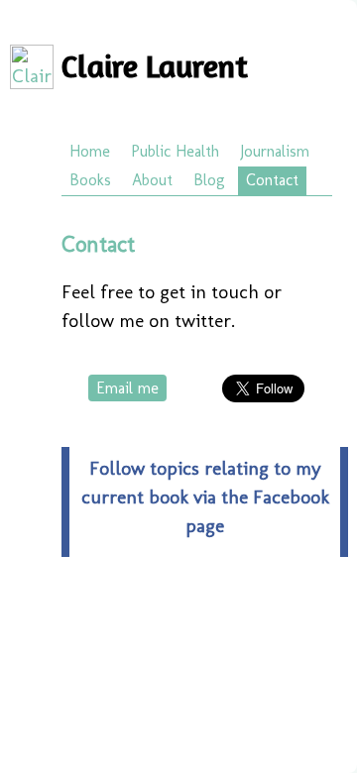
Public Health (175, 151)
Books (90, 179)
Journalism (274, 151)
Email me (127, 388)
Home (89, 151)
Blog (209, 179)
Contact (272, 179)
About (152, 179)
